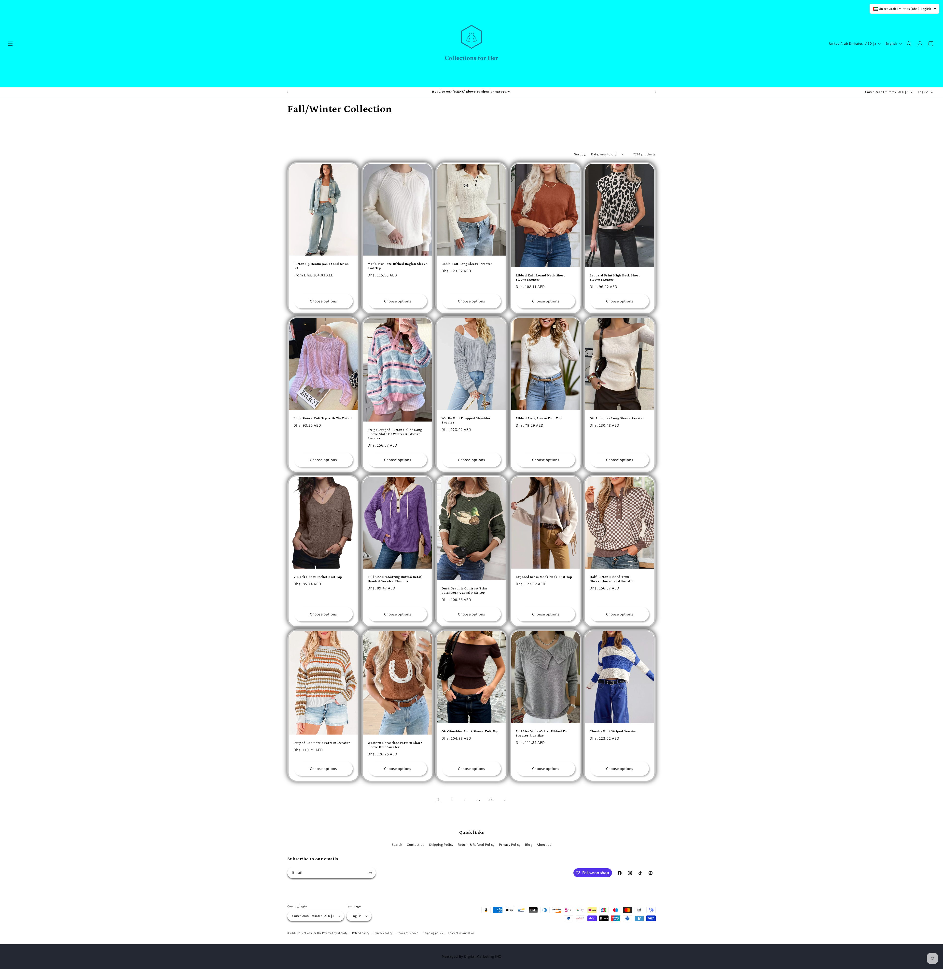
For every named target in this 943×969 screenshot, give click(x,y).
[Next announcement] (655, 92)
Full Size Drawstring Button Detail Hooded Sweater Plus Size (395, 579)
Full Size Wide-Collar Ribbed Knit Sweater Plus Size (543, 734)
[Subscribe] (370, 872)
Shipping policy (433, 933)
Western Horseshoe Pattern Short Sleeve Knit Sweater (395, 745)
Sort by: (580, 154)
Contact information (461, 933)
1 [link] (438, 799)
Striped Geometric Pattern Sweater (321, 743)
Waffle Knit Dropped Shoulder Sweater (466, 420)
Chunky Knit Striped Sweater (613, 732)
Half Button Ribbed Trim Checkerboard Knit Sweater (612, 579)
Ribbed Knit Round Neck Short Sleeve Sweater (540, 278)
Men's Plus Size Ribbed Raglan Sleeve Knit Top (398, 266)
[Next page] (504, 799)
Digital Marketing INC (482, 956)
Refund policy (361, 933)
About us (544, 844)
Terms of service (407, 933)
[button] (10, 43)
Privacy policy (383, 933)
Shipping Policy (441, 844)
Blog (528, 844)
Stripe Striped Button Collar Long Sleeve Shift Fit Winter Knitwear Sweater (395, 434)
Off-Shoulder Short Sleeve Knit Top (470, 732)
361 (491, 799)
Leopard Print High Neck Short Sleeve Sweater (615, 278)
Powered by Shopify (334, 933)
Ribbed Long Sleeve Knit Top (539, 418)
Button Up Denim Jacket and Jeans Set (320, 266)
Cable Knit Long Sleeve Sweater (467, 264)
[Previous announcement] (287, 92)
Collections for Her (309, 933)
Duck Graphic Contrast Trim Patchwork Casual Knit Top (464, 591)
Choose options (323, 301)
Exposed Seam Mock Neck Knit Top (544, 577)
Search (397, 844)
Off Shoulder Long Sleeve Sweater (617, 418)
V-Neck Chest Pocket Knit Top (317, 577)
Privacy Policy (509, 844)
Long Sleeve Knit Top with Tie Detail (322, 418)
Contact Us (415, 844)
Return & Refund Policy (476, 844)
